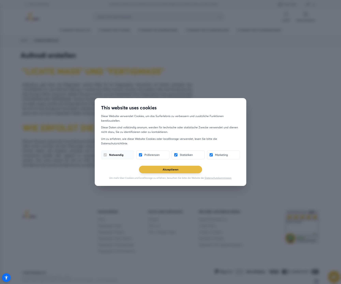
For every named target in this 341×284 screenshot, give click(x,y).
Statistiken (186, 155)
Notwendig (116, 155)
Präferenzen (152, 155)
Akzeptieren (170, 169)
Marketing (221, 155)
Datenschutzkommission (218, 177)
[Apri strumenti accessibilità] (6, 277)
